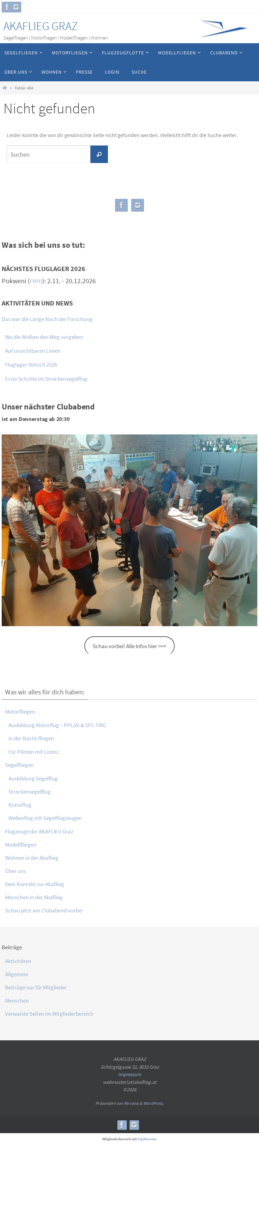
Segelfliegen (19, 765)
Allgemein (16, 974)
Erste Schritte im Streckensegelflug (46, 378)
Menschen (17, 1000)
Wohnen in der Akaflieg (31, 857)
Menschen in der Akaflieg (34, 897)
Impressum (129, 1074)
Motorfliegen (20, 711)
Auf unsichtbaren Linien (32, 350)
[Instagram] (15, 7)
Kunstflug (19, 804)
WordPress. (153, 1103)
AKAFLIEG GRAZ (40, 26)
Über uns (15, 871)
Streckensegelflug (29, 791)
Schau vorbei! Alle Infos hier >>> (129, 646)
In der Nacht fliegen (31, 738)
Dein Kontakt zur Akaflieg (34, 884)
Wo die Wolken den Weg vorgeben (44, 337)
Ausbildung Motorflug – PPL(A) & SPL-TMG (57, 725)
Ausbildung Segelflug (33, 778)
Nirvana (131, 1103)
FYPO (36, 281)
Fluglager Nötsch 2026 (31, 364)
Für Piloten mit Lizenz (33, 751)
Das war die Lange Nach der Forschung (47, 319)
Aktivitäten (18, 961)
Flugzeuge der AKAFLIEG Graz (39, 831)
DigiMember (147, 1139)
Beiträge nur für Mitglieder (36, 987)
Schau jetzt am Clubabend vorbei (44, 910)
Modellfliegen (20, 844)
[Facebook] (7, 7)
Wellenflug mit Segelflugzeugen (45, 818)
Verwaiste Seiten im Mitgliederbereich (49, 1013)
